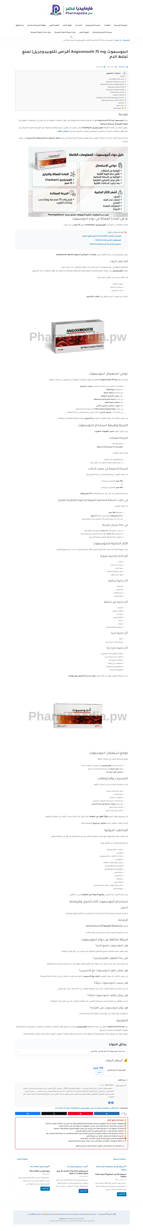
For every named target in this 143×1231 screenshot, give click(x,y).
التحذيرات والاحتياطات (117, 92)
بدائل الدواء (120, 106)
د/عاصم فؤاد (122, 67)
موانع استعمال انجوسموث (115, 90)
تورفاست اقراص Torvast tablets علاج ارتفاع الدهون (101, 236)
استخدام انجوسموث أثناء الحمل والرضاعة (110, 98)
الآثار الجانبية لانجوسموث (115, 87)
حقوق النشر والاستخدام (36, 25)
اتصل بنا (78, 25)
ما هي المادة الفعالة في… (116, 79)
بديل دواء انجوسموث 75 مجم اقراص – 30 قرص (108, 1135)
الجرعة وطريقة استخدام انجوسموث (112, 84)
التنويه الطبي (54, 25)
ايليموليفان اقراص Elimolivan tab (108, 240)
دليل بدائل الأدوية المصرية (41, 32)
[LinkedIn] (109, 1187)
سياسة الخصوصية (93, 25)
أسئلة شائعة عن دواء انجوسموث (112, 100)
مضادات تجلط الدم (62, 1192)
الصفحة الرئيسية (120, 25)
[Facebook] (112, 1187)
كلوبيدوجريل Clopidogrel (80, 1192)
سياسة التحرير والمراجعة (102, 32)
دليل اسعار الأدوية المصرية (65, 32)
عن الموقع (20, 25)
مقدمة (122, 76)
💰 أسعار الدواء (118, 108)
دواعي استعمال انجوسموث (115, 82)
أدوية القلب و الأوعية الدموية (108, 1192)
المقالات (107, 25)
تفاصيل (99, 1156)
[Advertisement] (71, 430)
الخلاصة (121, 103)
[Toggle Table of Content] (124, 73)
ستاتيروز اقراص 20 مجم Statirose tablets (105, 244)
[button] (71, 37)
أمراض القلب (62, 131)
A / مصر (93, 1192)
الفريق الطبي (84, 32)
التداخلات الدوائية (118, 95)
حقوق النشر (67, 25)
